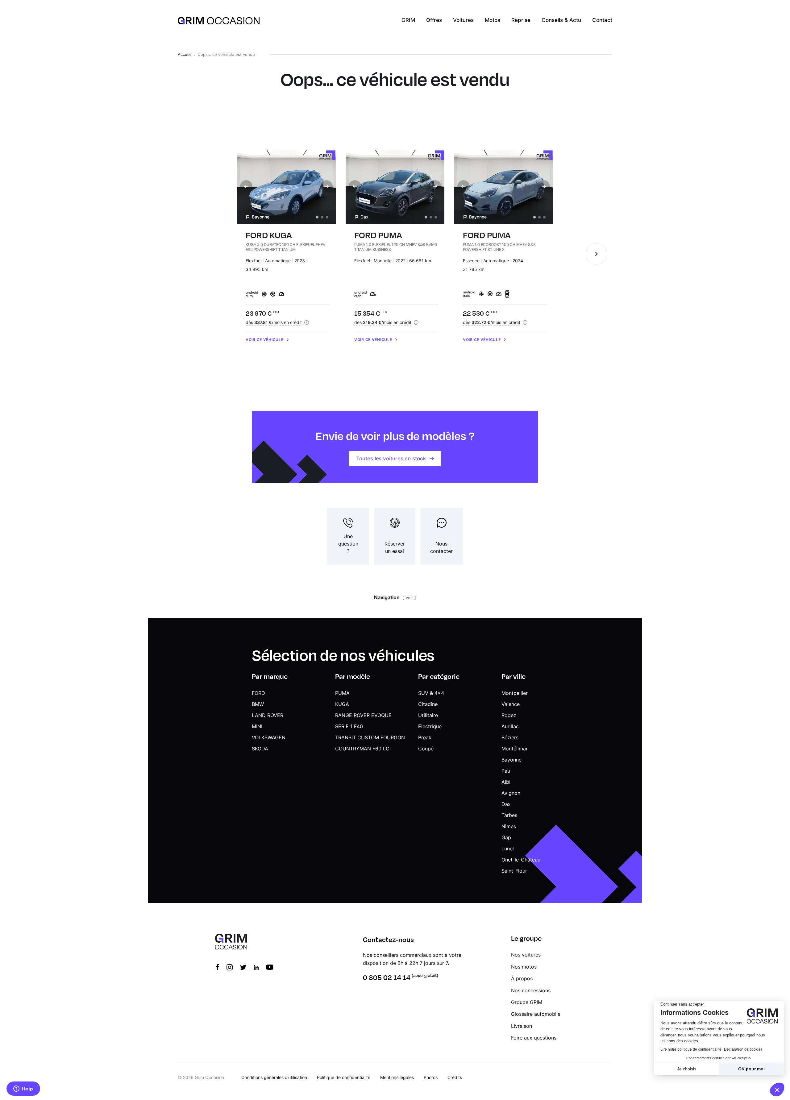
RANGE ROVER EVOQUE (363, 715)
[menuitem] (408, 20)
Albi (505, 782)
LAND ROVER (267, 715)
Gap (506, 837)
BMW (258, 704)
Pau (505, 771)
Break (424, 737)
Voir (409, 598)
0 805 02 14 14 (386, 977)
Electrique (430, 726)
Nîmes (508, 826)
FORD (258, 693)
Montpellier (514, 693)
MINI (257, 726)
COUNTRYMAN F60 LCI (363, 748)
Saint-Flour (514, 871)
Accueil (185, 54)
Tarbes (509, 815)
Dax (506, 804)
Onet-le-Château (520, 860)
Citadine (428, 704)
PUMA (342, 693)
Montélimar (514, 748)
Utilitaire (428, 715)
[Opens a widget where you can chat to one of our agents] (23, 1089)
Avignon (510, 793)
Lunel (507, 848)
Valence (510, 704)
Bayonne (511, 760)
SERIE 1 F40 (349, 726)
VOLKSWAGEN (268, 737)
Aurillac (510, 726)
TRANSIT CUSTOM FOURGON (370, 737)
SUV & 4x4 (431, 693)
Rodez (508, 715)
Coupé (426, 748)
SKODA (260, 748)
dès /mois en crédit (274, 322)
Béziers (509, 737)
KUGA (342, 704)
